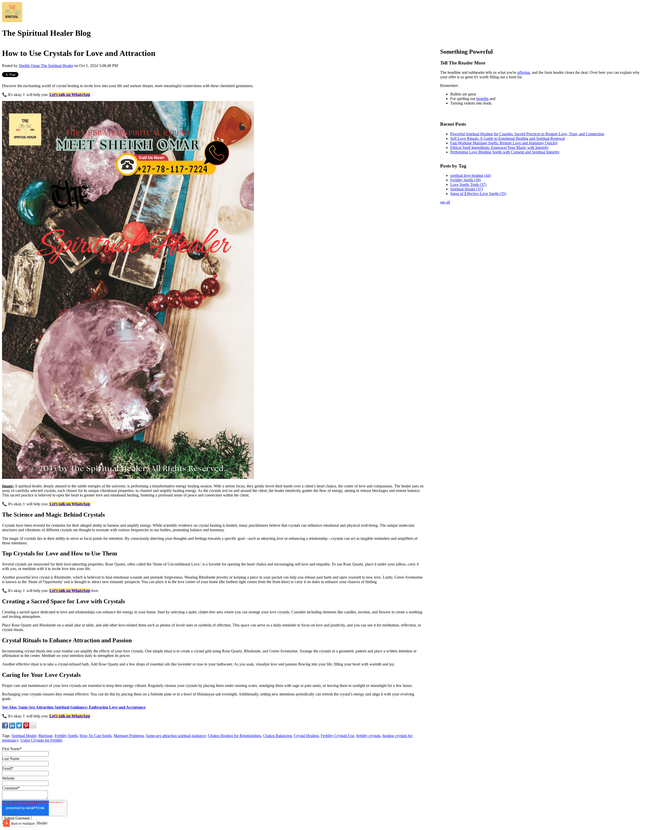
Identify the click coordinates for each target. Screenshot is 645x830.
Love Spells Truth (468, 184)
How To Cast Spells (96, 736)
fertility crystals (368, 736)
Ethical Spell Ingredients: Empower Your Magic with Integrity (499, 147)
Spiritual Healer (24, 736)
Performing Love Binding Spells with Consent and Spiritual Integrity (505, 152)
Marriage (45, 736)
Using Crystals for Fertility (41, 740)
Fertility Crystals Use (337, 736)
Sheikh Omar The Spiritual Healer (46, 65)
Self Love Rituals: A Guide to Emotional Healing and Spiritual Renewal (507, 138)
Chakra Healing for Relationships (234, 736)
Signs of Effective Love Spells (478, 193)
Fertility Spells (66, 736)
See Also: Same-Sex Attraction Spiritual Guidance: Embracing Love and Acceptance (74, 707)
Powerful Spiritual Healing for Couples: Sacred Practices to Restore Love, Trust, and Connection (527, 134)
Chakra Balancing (277, 736)
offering (523, 72)
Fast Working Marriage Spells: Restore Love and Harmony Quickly (504, 143)
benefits (482, 98)
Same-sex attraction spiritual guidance (176, 736)
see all (445, 202)
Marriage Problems (129, 736)
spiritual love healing (470, 175)
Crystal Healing (306, 736)
